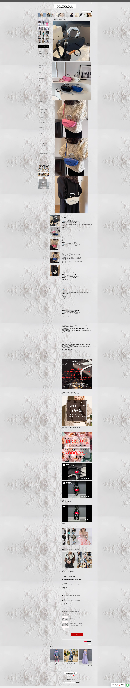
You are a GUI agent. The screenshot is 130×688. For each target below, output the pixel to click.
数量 (62, 629)
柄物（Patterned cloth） (42, 125)
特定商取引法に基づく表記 (43, 153)
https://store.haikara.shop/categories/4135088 (72, 502)
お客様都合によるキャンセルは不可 (67, 618)
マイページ (41, 148)
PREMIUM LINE (41, 65)
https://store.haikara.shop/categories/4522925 (72, 221)
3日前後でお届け (41, 56)
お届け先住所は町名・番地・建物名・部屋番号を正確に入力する (72, 625)
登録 (77, 682)
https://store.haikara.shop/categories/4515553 (72, 244)
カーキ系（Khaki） (41, 117)
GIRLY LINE (40, 75)
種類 (62, 614)
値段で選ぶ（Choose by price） (43, 130)
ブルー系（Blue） (41, 120)
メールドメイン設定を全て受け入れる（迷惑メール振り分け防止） (72, 623)
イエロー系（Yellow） (42, 122)
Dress (40, 67)
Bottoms (40, 70)
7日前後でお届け (41, 58)
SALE (39, 107)
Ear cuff (40, 88)
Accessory (40, 85)
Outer (40, 72)
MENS (40, 98)
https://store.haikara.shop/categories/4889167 (70, 572)
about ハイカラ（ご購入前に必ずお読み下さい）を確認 (70, 615)
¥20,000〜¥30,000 (41, 135)
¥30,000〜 (40, 136)
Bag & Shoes (41, 83)
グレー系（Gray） (41, 115)
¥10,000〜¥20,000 (41, 133)
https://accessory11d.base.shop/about (69, 272)
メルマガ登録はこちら (42, 145)
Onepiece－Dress (41, 76)
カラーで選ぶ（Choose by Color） (43, 110)
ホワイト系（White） (42, 112)
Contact (41, 150)
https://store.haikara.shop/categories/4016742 (72, 584)
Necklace (40, 90)
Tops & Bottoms (41, 78)
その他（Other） (41, 127)
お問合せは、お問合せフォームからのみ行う (69, 620)
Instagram (41, 159)
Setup (39, 80)
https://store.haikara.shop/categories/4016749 (72, 595)
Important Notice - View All (44, 143)
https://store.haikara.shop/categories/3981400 (72, 611)
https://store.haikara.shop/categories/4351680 (72, 430)
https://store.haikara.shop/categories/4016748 (72, 600)
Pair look (40, 105)
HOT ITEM (40, 51)
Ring (40, 95)
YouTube (41, 162)
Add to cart (77, 634)
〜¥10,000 (40, 131)
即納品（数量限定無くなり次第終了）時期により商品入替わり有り (43, 54)
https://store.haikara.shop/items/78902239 (71, 393)
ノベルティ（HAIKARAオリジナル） (43, 61)
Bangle (40, 93)
